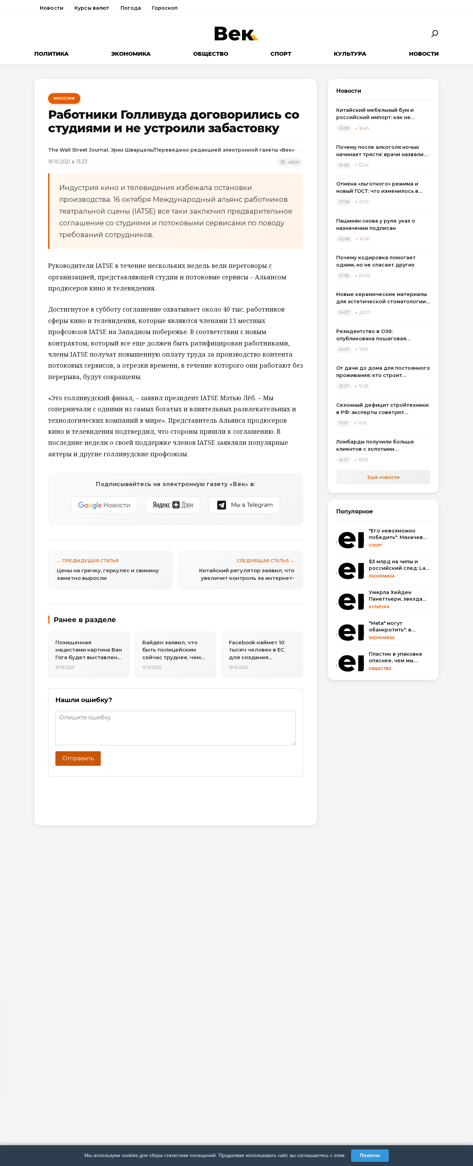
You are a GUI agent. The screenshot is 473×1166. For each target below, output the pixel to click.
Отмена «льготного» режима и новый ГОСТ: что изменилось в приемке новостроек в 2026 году (381, 188)
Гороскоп (165, 8)
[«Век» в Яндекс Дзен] (173, 505)
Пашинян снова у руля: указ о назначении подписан (375, 224)
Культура (350, 54)
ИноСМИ (64, 98)
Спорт (280, 54)
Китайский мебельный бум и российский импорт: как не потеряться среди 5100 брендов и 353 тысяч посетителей (382, 114)
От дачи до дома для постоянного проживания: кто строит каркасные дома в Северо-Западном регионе (383, 372)
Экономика (131, 54)
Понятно (370, 1155)
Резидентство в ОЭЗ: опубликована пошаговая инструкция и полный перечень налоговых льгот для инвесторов (381, 335)
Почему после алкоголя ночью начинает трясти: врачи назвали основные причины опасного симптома (379, 151)
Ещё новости (383, 477)
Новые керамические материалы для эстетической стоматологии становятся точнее (381, 298)
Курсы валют (91, 8)
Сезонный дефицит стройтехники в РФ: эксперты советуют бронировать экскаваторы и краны (382, 409)
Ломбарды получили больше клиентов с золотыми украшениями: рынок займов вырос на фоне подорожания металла (376, 446)
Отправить (78, 758)
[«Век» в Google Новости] (104, 505)
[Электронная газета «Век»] (236, 34)
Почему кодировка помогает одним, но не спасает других (376, 261)
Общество (210, 54)
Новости (51, 8)
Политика (51, 54)
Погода (131, 8)
